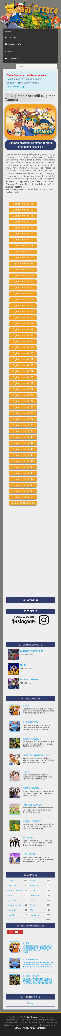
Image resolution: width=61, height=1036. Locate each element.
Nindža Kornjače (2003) (32, 821)
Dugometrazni (14, 905)
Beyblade (34, 885)
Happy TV (34, 915)
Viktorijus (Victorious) (32, 788)
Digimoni (11, 900)
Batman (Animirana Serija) (31, 650)
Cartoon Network (15, 890)
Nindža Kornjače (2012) (32, 738)
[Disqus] (30, 548)
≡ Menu (8, 31)
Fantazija (11, 910)
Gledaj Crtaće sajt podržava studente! (26, 75)
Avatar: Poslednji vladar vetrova (36, 755)
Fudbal (10, 915)
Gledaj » (31, 654)
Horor (10, 920)
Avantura (11, 885)
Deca (9, 895)
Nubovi (23, 665)
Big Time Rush (28, 837)
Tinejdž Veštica (29, 854)
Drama (33, 900)
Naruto (26, 705)
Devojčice (34, 895)
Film (31, 910)
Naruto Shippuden (30, 722)
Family (33, 905)
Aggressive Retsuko (29, 679)
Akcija (10, 880)
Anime (32, 880)
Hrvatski (33, 920)
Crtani (32, 890)
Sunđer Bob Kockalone (32, 804)
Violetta (26, 771)
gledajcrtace (15, 86)
